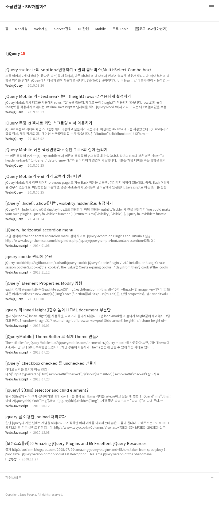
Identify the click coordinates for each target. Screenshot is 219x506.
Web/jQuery (14, 85)
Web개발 (41, 28)
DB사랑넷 (13, 495)
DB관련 (83, 28)
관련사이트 (13, 477)
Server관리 (63, 28)
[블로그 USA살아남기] (151, 28)
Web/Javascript (16, 245)
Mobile (100, 28)
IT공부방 (11, 459)
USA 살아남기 (16, 486)
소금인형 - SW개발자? (25, 7)
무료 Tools (120, 28)
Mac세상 (21, 28)
